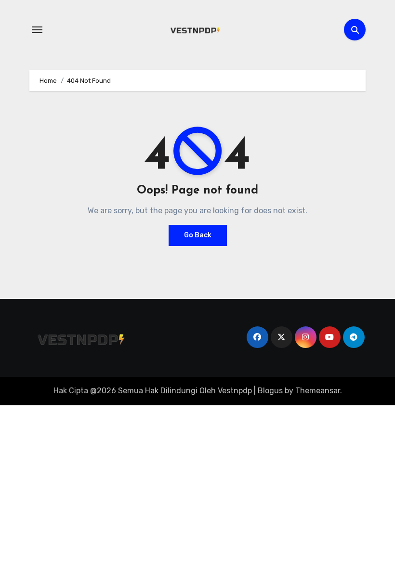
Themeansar (317, 390)
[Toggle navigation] (37, 30)
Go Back (197, 235)
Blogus (270, 390)
